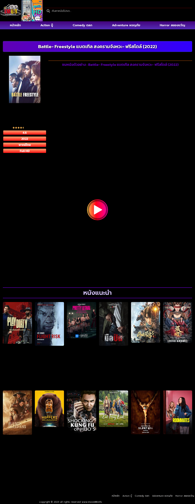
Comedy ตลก (82, 25)
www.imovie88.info (92, 502)
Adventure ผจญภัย (126, 25)
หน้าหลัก (15, 25)
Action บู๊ (46, 25)
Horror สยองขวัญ (172, 25)
